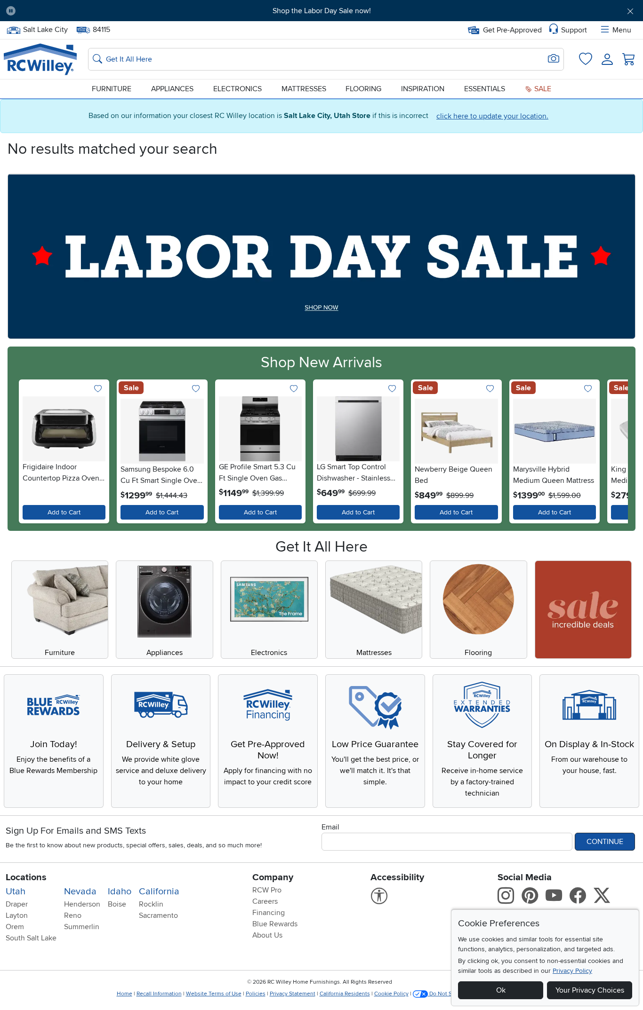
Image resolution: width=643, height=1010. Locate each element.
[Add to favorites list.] (97, 389)
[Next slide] (615, 449)
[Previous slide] (28, 449)
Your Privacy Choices (589, 990)
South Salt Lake (31, 938)
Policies (255, 993)
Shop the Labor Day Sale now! (322, 11)
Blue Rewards (274, 924)
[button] (72, 11)
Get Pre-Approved (512, 30)
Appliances (172, 89)
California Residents (345, 993)
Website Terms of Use (213, 993)
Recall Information (159, 993)
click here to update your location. (492, 116)
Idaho (119, 891)
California (159, 891)
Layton (17, 915)
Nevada (80, 891)
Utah (15, 891)
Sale (541, 89)
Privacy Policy (572, 971)
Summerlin (81, 926)
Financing (268, 912)
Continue (605, 841)
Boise (117, 904)
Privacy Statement (292, 993)
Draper (17, 904)
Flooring (363, 89)
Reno (72, 915)
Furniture (111, 89)
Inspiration (422, 89)
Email (330, 827)
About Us (267, 935)
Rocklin (151, 904)
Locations (26, 877)
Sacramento (158, 915)
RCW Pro (266, 890)
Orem (15, 926)
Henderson (82, 904)
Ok (501, 990)
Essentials (484, 89)
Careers (265, 901)
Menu (621, 30)
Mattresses (303, 89)
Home (124, 993)
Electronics (237, 89)
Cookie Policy (391, 993)
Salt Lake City (45, 28)
